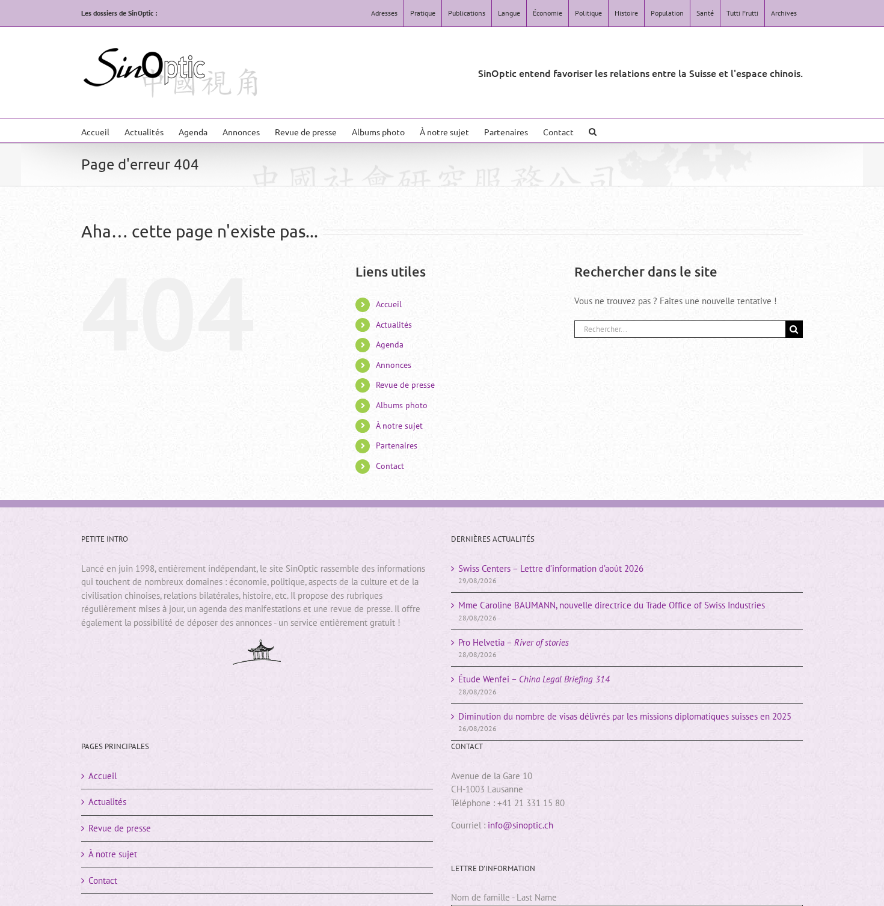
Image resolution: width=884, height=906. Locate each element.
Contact (390, 466)
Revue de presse (405, 384)
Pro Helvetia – (513, 642)
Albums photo (402, 405)
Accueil (389, 304)
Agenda (390, 344)
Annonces (393, 365)
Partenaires (396, 445)
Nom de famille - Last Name (504, 897)
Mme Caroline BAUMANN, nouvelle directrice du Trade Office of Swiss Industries (611, 605)
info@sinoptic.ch (520, 825)
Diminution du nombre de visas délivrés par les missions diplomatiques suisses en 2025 (624, 716)
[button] (593, 130)
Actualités (394, 324)
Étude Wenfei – (534, 679)
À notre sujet (399, 425)
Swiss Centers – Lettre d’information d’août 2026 (550, 568)
